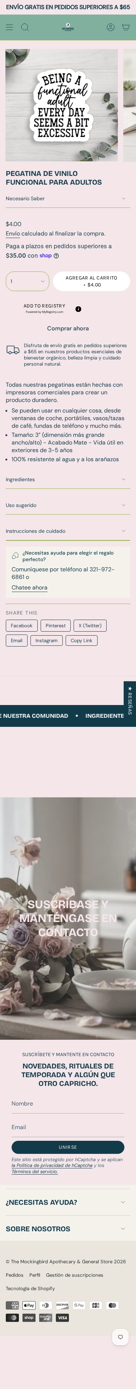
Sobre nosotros (38, 1228)
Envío (13, 233)
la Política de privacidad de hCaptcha (52, 1165)
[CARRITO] (125, 27)
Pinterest (56, 626)
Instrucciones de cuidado (35, 531)
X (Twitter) (90, 626)
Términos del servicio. (35, 1171)
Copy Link (81, 640)
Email (16, 640)
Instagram (47, 640)
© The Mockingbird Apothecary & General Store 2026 (66, 1262)
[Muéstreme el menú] (9, 27)
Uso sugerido (21, 505)
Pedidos (15, 1275)
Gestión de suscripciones (74, 1275)
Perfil (34, 1275)
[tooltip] (78, 309)
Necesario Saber (25, 198)
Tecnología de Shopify (30, 1288)
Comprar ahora (68, 328)
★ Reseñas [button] (130, 701)
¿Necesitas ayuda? (41, 1202)
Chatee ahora (30, 587)
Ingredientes (20, 479)
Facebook (22, 626)
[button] (44, 308)
